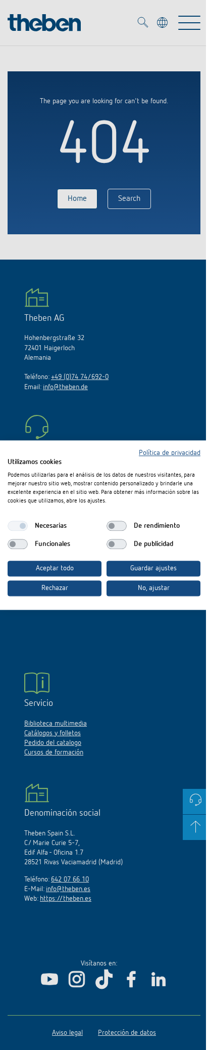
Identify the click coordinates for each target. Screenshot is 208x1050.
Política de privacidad (169, 452)
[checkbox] (18, 526)
